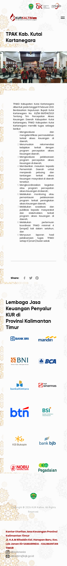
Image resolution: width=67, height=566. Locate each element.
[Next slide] (60, 67)
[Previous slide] (6, 67)
